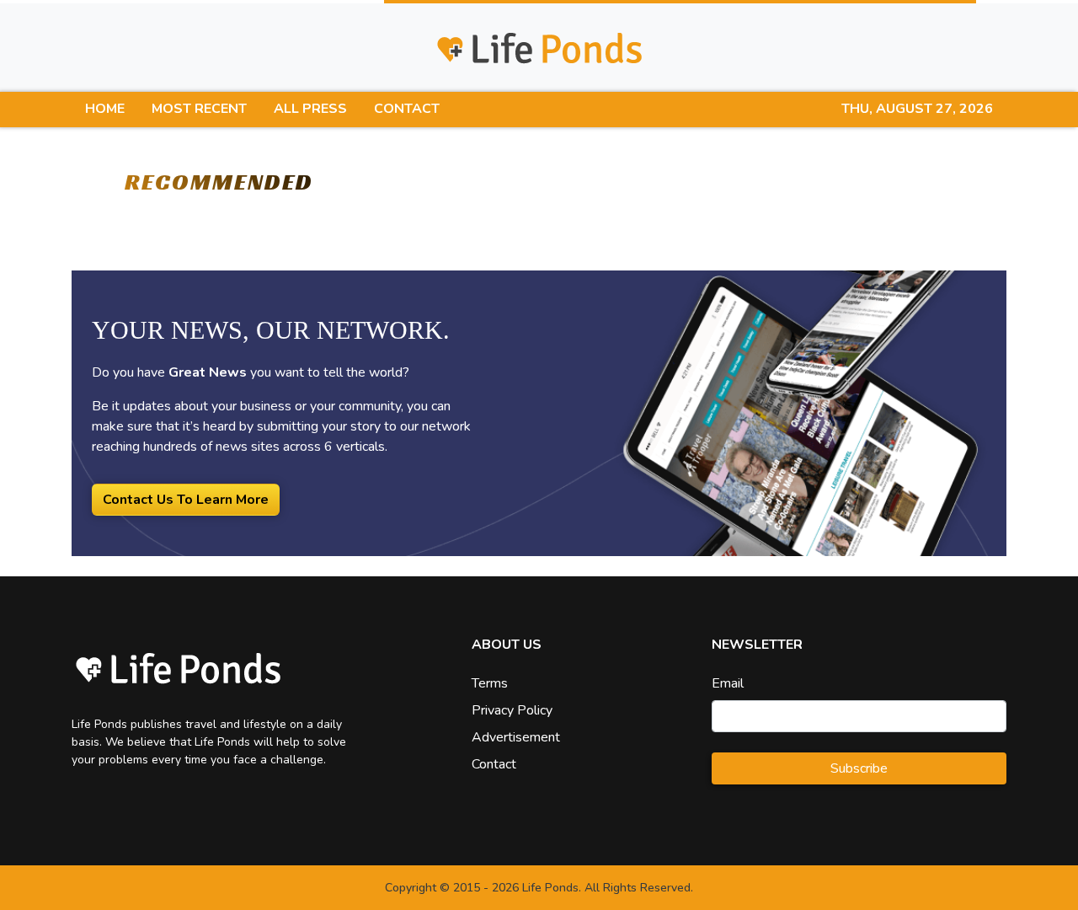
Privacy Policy (512, 710)
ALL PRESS (310, 108)
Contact (494, 764)
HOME (105, 108)
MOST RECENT (199, 108)
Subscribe (859, 768)
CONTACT (407, 108)
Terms (490, 683)
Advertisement (516, 737)
